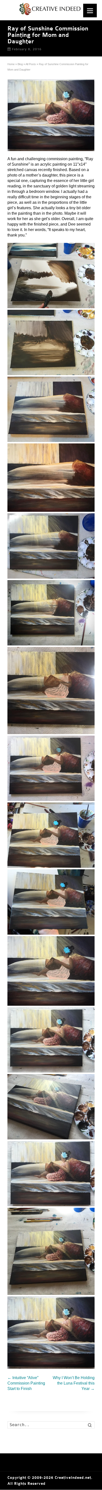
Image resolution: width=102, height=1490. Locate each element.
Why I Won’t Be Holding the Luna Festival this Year (74, 1383)
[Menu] (90, 10)
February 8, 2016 (27, 49)
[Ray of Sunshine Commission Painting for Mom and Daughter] (51, 115)
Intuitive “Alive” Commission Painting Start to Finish (26, 1383)
